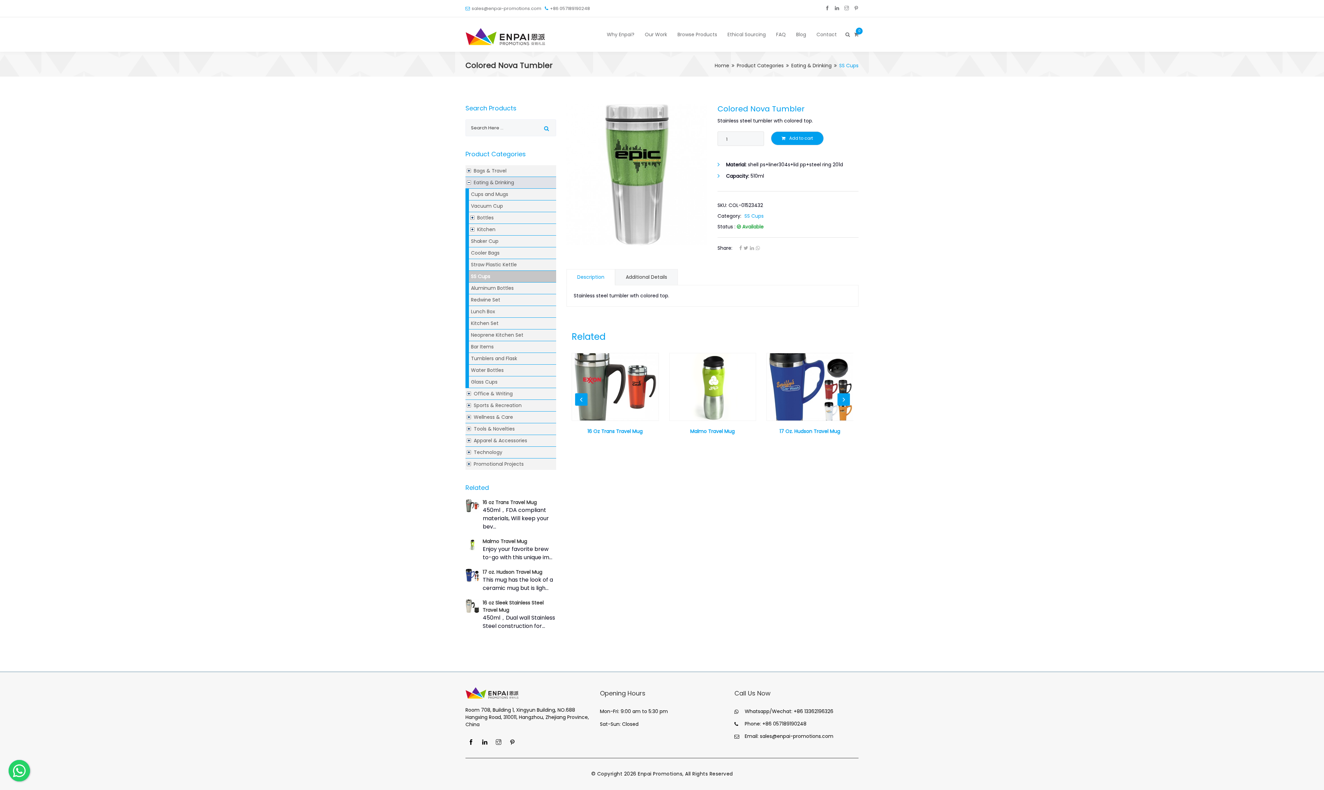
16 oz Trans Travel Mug (510, 502)
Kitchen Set (485, 323)
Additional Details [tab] (646, 277)
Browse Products (697, 34)
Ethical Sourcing (747, 34)
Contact (826, 34)
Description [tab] (590, 277)
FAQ (781, 34)
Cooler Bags (485, 252)
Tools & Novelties (494, 428)
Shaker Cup (485, 241)
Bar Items (482, 346)
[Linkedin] (837, 8)
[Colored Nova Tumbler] (637, 174)
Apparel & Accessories (500, 440)
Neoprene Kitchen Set (497, 335)
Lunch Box (483, 311)
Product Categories (760, 65)
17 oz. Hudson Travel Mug (512, 572)
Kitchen (486, 229)
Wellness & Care (493, 417)
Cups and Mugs (489, 194)
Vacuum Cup (487, 206)
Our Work (656, 34)
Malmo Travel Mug (505, 541)
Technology (488, 452)
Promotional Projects (499, 464)
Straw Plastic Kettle (494, 264)
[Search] (847, 34)
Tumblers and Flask (494, 358)
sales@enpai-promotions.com (506, 8)
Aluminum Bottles (492, 288)
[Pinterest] (856, 8)
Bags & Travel (490, 170)
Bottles (485, 217)
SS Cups (480, 276)
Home (722, 65)
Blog (801, 34)
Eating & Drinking (811, 65)
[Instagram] (846, 8)
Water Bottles (487, 370)
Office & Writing (493, 393)
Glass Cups (484, 381)
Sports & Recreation (498, 405)
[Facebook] (827, 8)
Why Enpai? (620, 34)
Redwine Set (485, 299)
